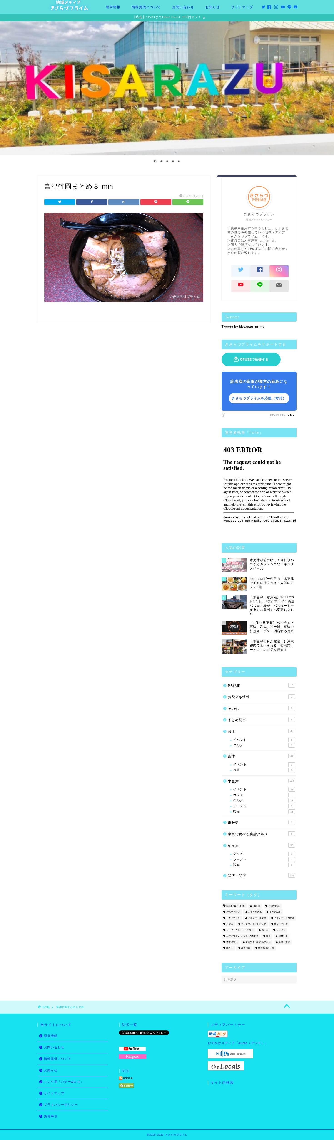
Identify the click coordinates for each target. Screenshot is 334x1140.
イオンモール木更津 (284, 918)
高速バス (245, 948)
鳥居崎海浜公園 (266, 948)
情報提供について (146, 7)
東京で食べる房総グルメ (260, 834)
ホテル (265, 930)
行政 (262, 770)
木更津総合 (232, 942)
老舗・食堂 (284, 942)
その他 (260, 708)
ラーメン (262, 806)
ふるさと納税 (255, 912)
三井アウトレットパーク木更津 (242, 936)
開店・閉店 (261, 876)
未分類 (260, 822)
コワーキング (281, 924)
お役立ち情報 (260, 697)
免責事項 (50, 1116)
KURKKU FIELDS (235, 906)
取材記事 (283, 936)
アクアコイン (233, 918)
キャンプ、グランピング (253, 924)
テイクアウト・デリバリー (240, 930)
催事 (268, 936)
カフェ (262, 795)
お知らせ (212, 7)
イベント (262, 740)
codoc (290, 415)
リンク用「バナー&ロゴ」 (64, 1081)
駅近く (229, 948)
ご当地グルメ (233, 912)
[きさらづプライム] (69, 9)
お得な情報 (274, 906)
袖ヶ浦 (260, 846)
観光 (263, 811)
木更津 (261, 781)
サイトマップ (242, 7)
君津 (260, 731)
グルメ (262, 745)
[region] (167, 95)
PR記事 (260, 686)
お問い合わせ (183, 7)
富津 (260, 756)
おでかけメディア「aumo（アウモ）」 (238, 1043)
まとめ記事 (260, 720)
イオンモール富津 (257, 918)
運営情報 (113, 7)
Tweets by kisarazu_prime (243, 326)
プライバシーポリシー (61, 1104)
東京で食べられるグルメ (258, 942)
